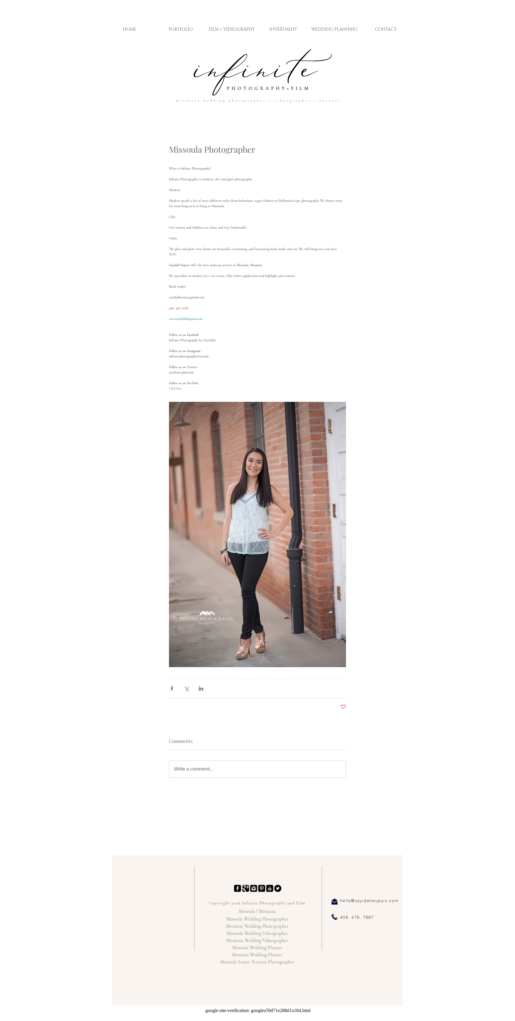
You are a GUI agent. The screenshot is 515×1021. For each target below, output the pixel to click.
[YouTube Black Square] (269, 888)
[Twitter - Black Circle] (277, 888)
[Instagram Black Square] (253, 888)
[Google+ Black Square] (245, 888)
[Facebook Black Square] (237, 888)
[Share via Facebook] (172, 688)
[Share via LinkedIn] (201, 688)
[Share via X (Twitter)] (186, 688)
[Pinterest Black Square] (261, 888)
